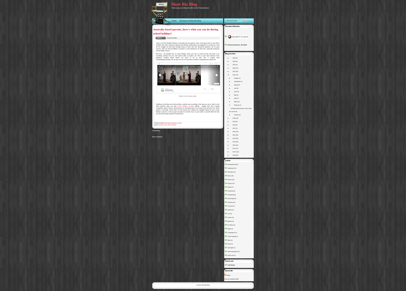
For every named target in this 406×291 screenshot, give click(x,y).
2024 (234, 64)
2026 (234, 58)
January (236, 115)
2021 (234, 75)
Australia (161, 125)
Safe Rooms (231, 265)
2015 (234, 135)
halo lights (230, 247)
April (235, 98)
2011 (234, 148)
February (237, 105)
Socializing (231, 195)
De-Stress (230, 225)
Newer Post (157, 187)
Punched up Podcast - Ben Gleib (237, 45)
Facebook (230, 191)
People (230, 187)
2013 (234, 142)
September (237, 81)
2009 (234, 155)
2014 (234, 138)
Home (188, 187)
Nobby (228, 275)
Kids (165, 125)
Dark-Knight (231, 198)
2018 (234, 125)
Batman (230, 221)
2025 (234, 61)
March (236, 101)
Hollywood (231, 168)
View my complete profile (231, 279)
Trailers (230, 217)
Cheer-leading (232, 236)
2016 (234, 131)
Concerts (230, 206)
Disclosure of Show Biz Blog (190, 21)
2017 (234, 128)
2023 (234, 68)
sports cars (231, 255)
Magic (229, 229)
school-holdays (171, 125)
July (235, 88)
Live (229, 213)
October (236, 78)
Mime (229, 240)
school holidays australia (186, 106)
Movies (230, 179)
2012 (234, 145)
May (235, 95)
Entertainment (232, 164)
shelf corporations (233, 251)
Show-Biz (230, 172)
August (236, 85)
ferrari (229, 244)
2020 (234, 118)
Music (229, 176)
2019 (234, 121)
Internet (230, 210)
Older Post (218, 187)
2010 (234, 152)
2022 (234, 71)
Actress (230, 183)
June (235, 91)
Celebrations (231, 232)
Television (230, 202)
